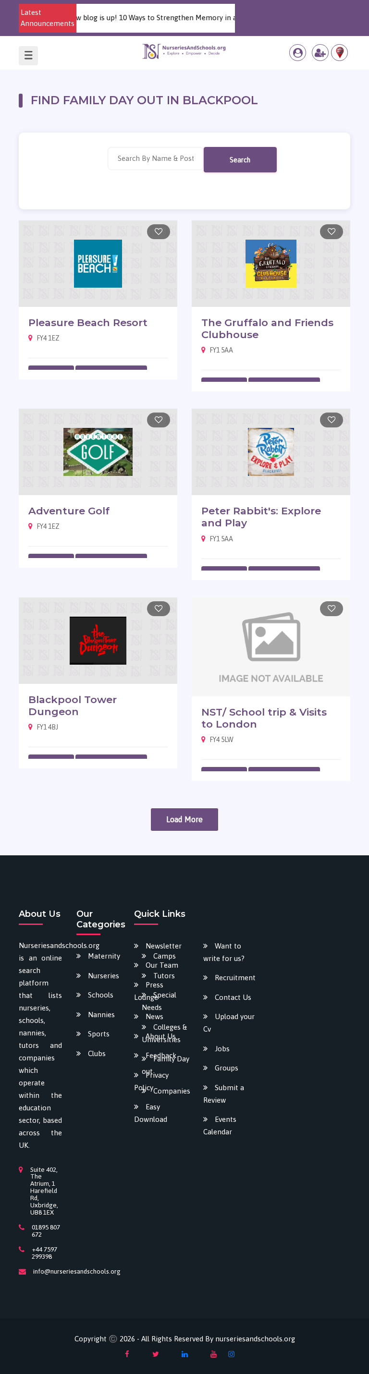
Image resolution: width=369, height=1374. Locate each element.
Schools (100, 995)
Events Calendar (219, 1125)
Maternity (104, 956)
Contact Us (233, 997)
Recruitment (235, 977)
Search (240, 160)
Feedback (161, 1055)
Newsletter (164, 946)
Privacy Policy (151, 1081)
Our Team (162, 965)
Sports (99, 1034)
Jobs (222, 1049)
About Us (161, 1036)
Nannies (101, 1014)
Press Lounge (148, 991)
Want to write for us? (224, 952)
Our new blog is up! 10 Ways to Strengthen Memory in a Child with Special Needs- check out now (199, 17)
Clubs (97, 1053)
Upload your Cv (229, 1022)
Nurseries (103, 976)
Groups (226, 1068)
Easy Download (150, 1113)
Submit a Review (223, 1093)
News (154, 1016)
